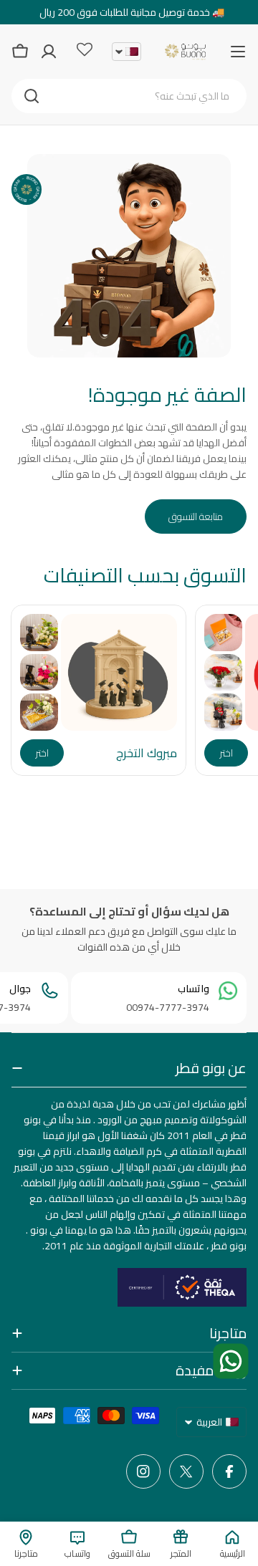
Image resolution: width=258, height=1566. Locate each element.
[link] (223, 632)
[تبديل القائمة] (238, 51)
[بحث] (31, 96)
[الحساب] (48, 51)
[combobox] (129, 96)
